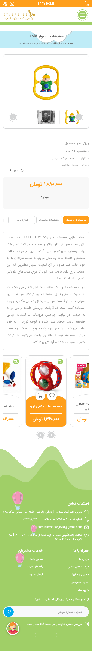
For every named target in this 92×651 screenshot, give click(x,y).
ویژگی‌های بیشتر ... (15, 170)
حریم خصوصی (80, 582)
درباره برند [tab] (22, 220)
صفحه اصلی (68, 43)
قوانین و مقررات (79, 574)
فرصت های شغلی (78, 566)
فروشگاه (56, 43)
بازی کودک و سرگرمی (41, 43)
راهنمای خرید (35, 566)
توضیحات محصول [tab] (76, 220)
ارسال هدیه (36, 574)
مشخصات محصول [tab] (49, 220)
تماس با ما (36, 559)
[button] (13, 117)
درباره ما (84, 559)
